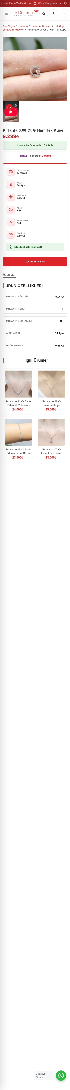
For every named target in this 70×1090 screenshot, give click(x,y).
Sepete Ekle (37, 261)
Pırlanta (23, 26)
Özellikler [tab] (9, 275)
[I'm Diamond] (25, 13)
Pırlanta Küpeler (41, 26)
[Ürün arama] (43, 13)
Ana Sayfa (9, 26)
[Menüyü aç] (6, 13)
